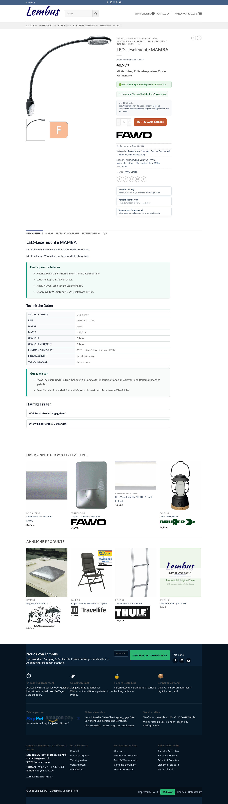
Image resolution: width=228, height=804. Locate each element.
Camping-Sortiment (125, 764)
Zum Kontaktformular (39, 776)
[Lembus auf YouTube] (188, 660)
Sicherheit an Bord (168, 764)
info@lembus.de (44, 770)
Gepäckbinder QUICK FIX (173, 603)
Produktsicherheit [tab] (67, 233)
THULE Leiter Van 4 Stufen (129, 603)
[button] (163, 14)
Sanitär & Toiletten (168, 760)
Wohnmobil (122, 166)
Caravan (144, 159)
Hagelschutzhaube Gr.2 (38, 603)
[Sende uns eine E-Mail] (114, 2)
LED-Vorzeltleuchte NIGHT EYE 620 (133, 496)
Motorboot (46, 25)
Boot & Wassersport (125, 760)
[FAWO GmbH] (134, 135)
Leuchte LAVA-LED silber (39, 516)
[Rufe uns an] (117, 2)
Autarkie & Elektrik (168, 751)
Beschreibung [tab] (34, 233)
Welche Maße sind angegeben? (47, 413)
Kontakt (74, 751)
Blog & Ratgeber (79, 755)
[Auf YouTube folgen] (120, 2)
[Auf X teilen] (125, 179)
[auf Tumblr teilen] (143, 179)
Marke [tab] (49, 233)
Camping (63, 25)
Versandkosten (129, 106)
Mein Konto (76, 769)
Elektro (139, 41)
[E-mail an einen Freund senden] (131, 179)
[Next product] (193, 38)
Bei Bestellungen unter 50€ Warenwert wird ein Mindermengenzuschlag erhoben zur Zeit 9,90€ (144, 109)
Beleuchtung (156, 41)
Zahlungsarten (78, 760)
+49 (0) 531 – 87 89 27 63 (50, 766)
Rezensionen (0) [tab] (91, 233)
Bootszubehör (166, 769)
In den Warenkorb (150, 121)
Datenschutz (195, 792)
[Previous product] (199, 38)
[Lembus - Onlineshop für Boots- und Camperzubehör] (43, 14)
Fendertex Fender (124, 769)
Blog (116, 25)
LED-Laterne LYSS (169, 516)
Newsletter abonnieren (150, 655)
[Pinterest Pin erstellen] (137, 179)
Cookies (181, 792)
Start (120, 38)
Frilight (119, 500)
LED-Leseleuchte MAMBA (147, 163)
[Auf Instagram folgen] (111, 2)
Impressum (144, 792)
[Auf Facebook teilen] (119, 179)
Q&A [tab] (105, 233)
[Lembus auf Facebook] (175, 660)
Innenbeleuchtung (129, 44)
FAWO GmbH (130, 171)
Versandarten (78, 764)
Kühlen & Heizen (167, 755)
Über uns (119, 751)
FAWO (152, 159)
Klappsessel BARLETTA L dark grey (89, 603)
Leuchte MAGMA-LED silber (85, 516)
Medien (104, 25)
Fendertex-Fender (84, 25)
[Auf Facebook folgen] (108, 2)
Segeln (30, 25)
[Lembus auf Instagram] (181, 660)
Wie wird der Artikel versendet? (48, 423)
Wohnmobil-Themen (125, 755)
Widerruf (168, 792)
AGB (155, 792)
